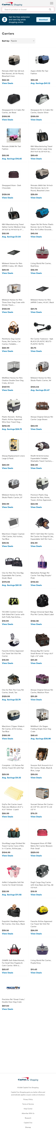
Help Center (28, 1108)
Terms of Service (28, 1104)
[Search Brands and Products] (50, 9)
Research (28, 1118)
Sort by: (6, 41)
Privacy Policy (28, 1099)
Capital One (28, 1122)
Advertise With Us (28, 1113)
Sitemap (28, 1127)
